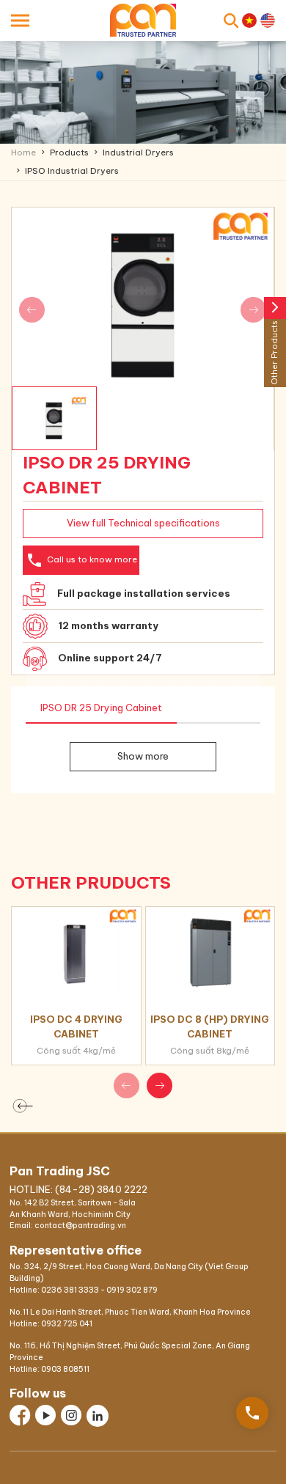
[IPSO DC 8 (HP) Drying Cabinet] (210, 950)
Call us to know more (81, 560)
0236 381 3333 (70, 1290)
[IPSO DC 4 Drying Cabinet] (76, 950)
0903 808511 (65, 1369)
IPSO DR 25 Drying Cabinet (101, 707)
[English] (267, 20)
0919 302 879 (132, 1290)
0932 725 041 (66, 1324)
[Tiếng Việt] (249, 20)
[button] (159, 1085)
